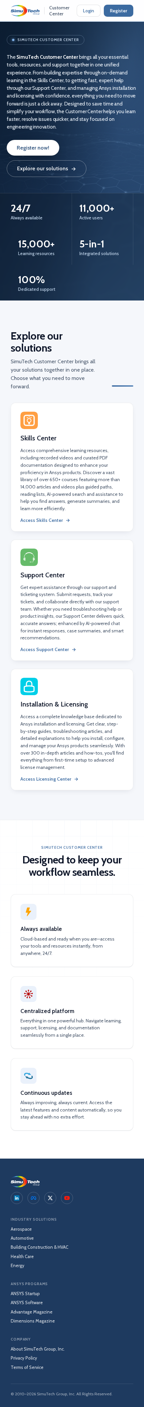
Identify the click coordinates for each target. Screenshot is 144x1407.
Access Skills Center (45, 520)
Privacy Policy (24, 1358)
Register (118, 11)
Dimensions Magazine (33, 1321)
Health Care (22, 1256)
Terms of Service (27, 1367)
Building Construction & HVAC (39, 1247)
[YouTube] (67, 1198)
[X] (50, 1198)
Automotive (22, 1238)
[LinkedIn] (17, 1198)
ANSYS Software (27, 1302)
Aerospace (21, 1229)
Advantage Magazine (32, 1312)
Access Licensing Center (49, 779)
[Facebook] (33, 1198)
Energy (17, 1265)
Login (88, 11)
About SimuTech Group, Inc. (38, 1349)
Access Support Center (48, 649)
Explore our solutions (46, 168)
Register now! (33, 148)
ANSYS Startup (25, 1293)
